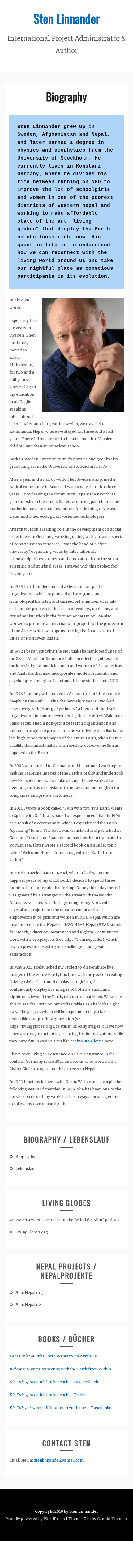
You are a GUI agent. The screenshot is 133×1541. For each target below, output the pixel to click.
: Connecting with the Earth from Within (60, 1369)
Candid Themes (112, 1518)
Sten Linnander (66, 18)
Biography (25, 1156)
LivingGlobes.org (31, 1232)
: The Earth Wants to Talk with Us (53, 1356)
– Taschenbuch (101, 1408)
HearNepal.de (28, 1304)
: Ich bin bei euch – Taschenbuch (53, 1382)
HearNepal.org (29, 1292)
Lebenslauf (25, 1168)
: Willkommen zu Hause (48, 1408)
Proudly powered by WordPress (35, 1518)
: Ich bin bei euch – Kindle (47, 1395)
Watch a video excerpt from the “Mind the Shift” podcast (67, 1220)
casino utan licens (87, 1041)
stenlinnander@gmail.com (59, 1460)
